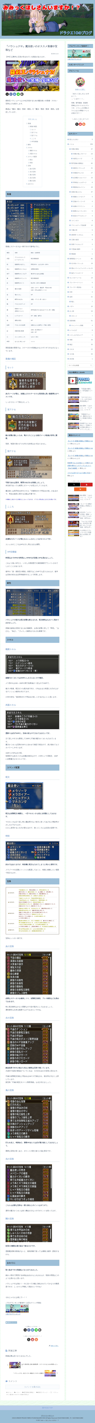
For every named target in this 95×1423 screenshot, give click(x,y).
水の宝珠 (33, 172)
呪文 (31, 159)
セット (33, 129)
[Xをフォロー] (28, 1339)
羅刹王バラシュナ (12, 1322)
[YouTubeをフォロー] (32, 1339)
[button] (22, 94)
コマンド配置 (32, 156)
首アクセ (34, 132)
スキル (30, 147)
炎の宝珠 (33, 169)
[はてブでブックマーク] (14, 94)
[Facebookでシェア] (11, 94)
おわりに (31, 184)
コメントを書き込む (32, 1387)
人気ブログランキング (13, 1314)
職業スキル (33, 150)
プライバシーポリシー (47, 1415)
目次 (30, 119)
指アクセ (34, 135)
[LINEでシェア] (18, 94)
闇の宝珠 (33, 181)
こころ (33, 138)
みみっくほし (80, 89)
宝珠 (29, 165)
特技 (31, 162)
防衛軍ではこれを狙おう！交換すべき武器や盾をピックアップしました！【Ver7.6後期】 (80, 465)
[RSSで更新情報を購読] (36, 1339)
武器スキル (33, 153)
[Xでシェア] (7, 94)
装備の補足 (33, 126)
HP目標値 (34, 141)
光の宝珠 (33, 178)
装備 (29, 123)
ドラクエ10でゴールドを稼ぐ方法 (79, 473)
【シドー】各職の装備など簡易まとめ (80, 441)
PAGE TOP (48, 1408)
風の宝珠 (33, 174)
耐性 (29, 144)
